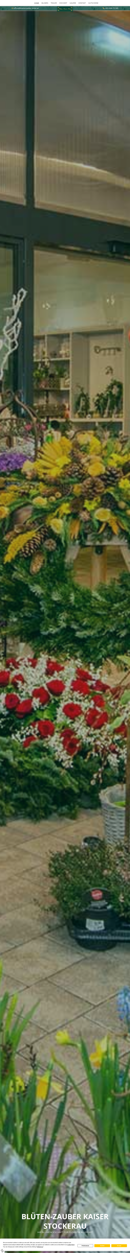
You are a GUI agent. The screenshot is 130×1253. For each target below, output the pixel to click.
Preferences (85, 1245)
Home (36, 3)
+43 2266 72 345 (111, 8)
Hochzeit (63, 3)
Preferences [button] (40, 1247)
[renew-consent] (2, 1250)
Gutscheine (93, 3)
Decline (102, 1245)
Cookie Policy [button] (70, 1244)
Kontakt (82, 3)
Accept (119, 1245)
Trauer (54, 3)
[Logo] (65, 9)
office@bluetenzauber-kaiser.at (26, 8)
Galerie (73, 3)
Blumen (45, 3)
